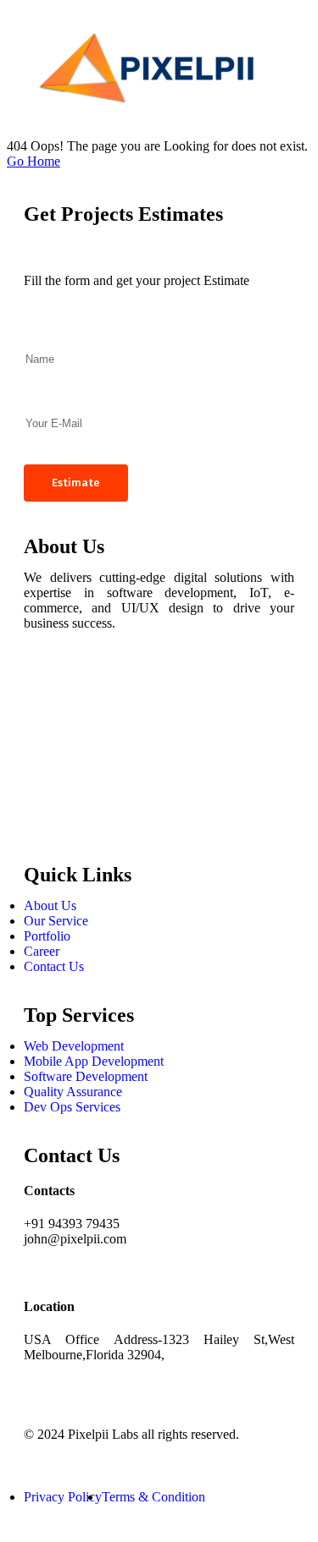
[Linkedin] (45, 777)
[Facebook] (45, 686)
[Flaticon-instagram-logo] (45, 732)
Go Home (33, 161)
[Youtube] (45, 823)
